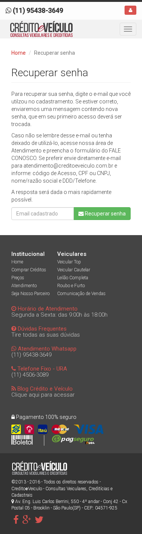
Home (18, 53)
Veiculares (71, 254)
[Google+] (26, 520)
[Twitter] (39, 520)
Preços (17, 277)
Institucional (28, 254)
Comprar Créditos (28, 269)
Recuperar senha (105, 214)
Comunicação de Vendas (81, 293)
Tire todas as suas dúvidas (45, 334)
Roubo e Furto (71, 285)
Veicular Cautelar (73, 269)
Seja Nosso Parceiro (30, 293)
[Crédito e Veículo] (41, 29)
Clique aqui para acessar (43, 394)
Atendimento (24, 285)
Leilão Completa (72, 277)
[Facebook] (15, 520)
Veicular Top (69, 262)
